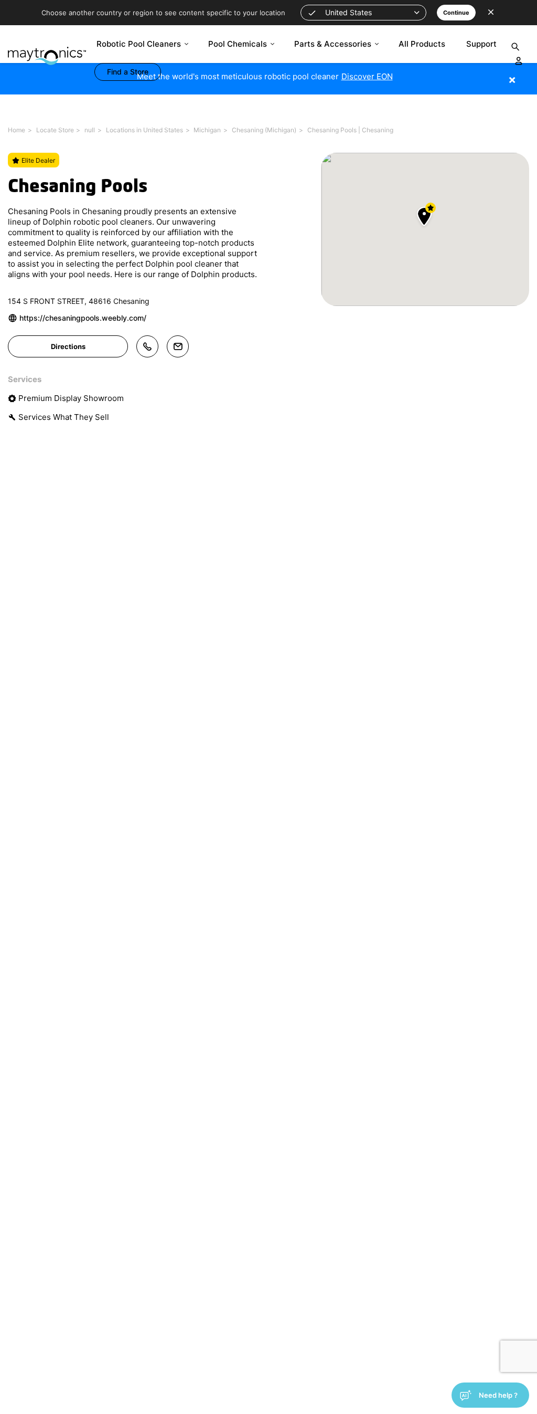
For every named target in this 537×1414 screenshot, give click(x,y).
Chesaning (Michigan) (264, 130)
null (89, 130)
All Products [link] (422, 44)
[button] (363, 12)
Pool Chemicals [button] (237, 44)
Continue (456, 12)
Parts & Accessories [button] (332, 44)
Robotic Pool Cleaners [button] (138, 44)
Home (16, 130)
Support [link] (481, 44)
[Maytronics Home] (47, 51)
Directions (68, 346)
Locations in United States (144, 130)
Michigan (207, 130)
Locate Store (55, 130)
